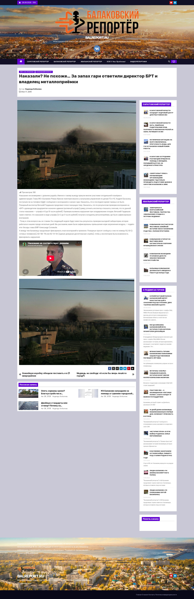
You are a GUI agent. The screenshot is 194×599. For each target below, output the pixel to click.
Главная (139, 595)
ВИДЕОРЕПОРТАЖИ (138, 61)
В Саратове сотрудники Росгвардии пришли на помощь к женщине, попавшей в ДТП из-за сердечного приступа (156, 161)
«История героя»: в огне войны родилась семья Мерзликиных (160, 434)
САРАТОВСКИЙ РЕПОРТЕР (38, 61)
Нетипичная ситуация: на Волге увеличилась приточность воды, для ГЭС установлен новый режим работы (157, 144)
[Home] (21, 61)
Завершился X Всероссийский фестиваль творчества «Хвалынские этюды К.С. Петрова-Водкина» (156, 212)
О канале (145, 595)
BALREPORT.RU (97, 38)
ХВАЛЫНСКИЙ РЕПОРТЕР (91, 61)
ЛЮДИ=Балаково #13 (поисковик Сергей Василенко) (158, 492)
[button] (169, 61)
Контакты (152, 595)
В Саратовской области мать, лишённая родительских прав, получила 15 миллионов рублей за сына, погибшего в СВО (158, 127)
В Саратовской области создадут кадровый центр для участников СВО (161, 113)
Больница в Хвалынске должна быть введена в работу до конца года (160, 271)
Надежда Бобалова (33, 89)
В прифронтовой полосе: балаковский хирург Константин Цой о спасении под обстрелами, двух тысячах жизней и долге (157, 300)
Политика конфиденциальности (166, 595)
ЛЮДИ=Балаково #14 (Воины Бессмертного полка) (159, 473)
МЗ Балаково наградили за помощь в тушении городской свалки (116, 394)
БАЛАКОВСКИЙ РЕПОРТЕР (65, 61)
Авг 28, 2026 (46, 396)
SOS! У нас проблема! (116, 61)
